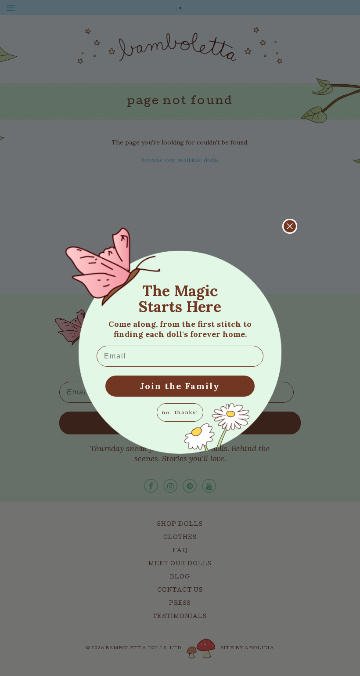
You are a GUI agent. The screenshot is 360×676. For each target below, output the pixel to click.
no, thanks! (180, 412)
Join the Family (180, 385)
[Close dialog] (289, 226)
